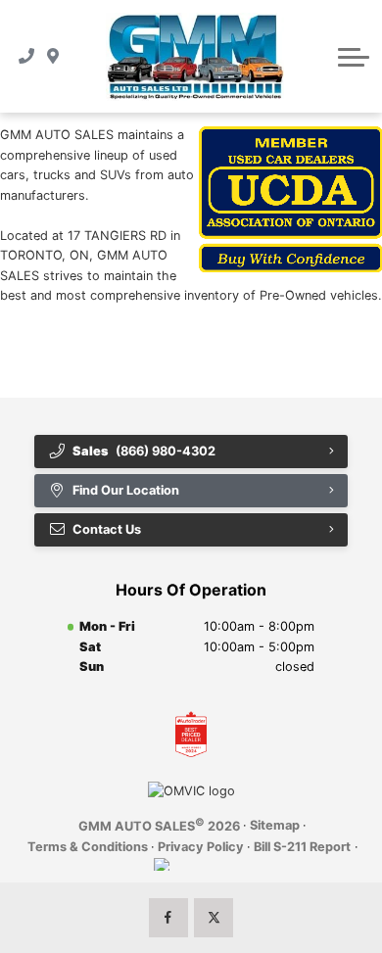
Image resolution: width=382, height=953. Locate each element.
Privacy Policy (201, 846)
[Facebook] (168, 917)
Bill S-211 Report (302, 846)
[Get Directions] (53, 56)
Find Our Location (125, 490)
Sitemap (275, 825)
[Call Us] (27, 56)
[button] (353, 57)
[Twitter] (213, 917)
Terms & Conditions (87, 846)
